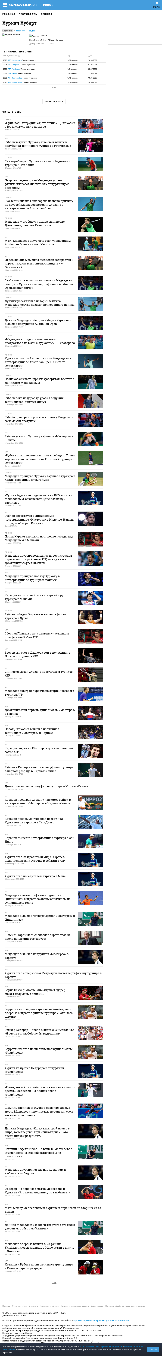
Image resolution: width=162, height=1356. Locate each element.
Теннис (46, 14)
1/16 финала (72, 65)
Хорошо (153, 1349)
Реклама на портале (49, 1306)
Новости (20, 30)
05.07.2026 (92, 69)
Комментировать (54, 101)
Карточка (7, 30)
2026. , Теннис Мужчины (19, 60)
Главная (9, 14)
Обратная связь (19, 1306)
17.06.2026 (92, 74)
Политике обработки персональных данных (100, 1346)
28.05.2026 (92, 82)
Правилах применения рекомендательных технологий (101, 1320)
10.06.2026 (92, 78)
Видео (32, 30)
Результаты (28, 14)
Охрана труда (97, 1306)
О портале (33, 1306)
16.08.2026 (92, 60)
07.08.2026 (92, 65)
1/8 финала (72, 69)
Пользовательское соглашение (75, 1306)
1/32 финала (72, 60)
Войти (156, 7)
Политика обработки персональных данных (125, 1306)
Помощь (6, 1306)
